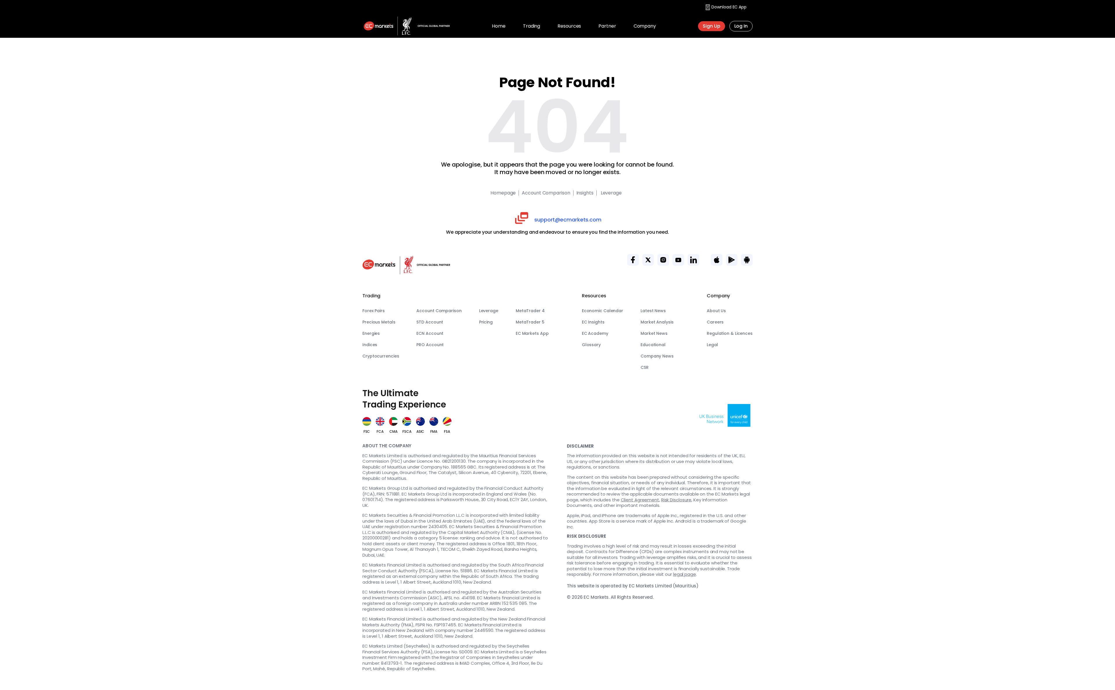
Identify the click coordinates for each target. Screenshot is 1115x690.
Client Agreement (640, 500)
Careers (715, 322)
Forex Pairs (373, 311)
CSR (645, 367)
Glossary (591, 345)
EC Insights (593, 322)
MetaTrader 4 (530, 311)
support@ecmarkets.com (567, 219)
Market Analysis (657, 322)
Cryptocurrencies (380, 356)
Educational (653, 345)
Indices (369, 345)
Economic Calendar (602, 311)
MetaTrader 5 (530, 322)
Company (645, 26)
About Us (716, 311)
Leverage (611, 193)
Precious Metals (378, 322)
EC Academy (595, 333)
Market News (654, 333)
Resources (569, 26)
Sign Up (711, 26)
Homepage (503, 193)
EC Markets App (532, 333)
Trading (531, 26)
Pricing (486, 322)
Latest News (653, 311)
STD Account (429, 322)
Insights (585, 193)
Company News (657, 356)
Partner (607, 26)
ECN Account (429, 333)
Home (499, 26)
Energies (371, 333)
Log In (741, 26)
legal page (684, 574)
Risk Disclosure (676, 500)
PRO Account (430, 345)
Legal (712, 345)
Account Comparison (546, 193)
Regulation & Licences (730, 333)
